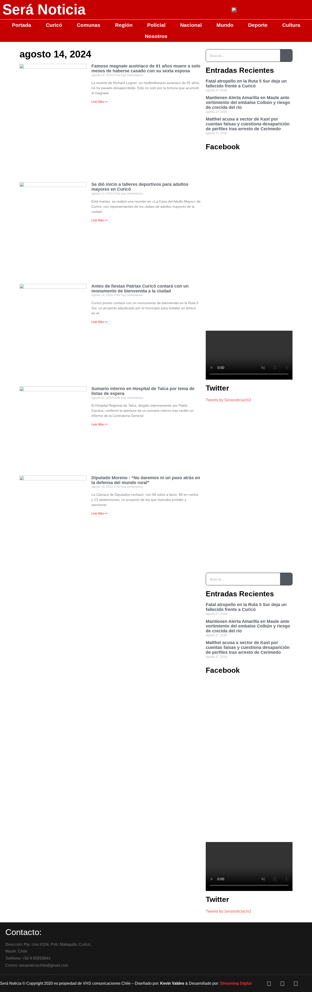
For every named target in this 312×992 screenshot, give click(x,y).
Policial (156, 25)
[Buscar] (286, 55)
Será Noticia (44, 9)
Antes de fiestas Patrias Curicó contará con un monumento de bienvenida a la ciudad (140, 288)
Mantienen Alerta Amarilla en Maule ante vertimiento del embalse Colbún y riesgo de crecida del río (248, 102)
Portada (21, 25)
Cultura (291, 25)
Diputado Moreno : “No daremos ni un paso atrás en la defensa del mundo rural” (145, 480)
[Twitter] (282, 983)
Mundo (225, 25)
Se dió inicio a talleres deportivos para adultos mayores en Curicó (139, 187)
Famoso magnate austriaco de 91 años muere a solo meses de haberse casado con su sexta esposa (145, 68)
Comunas (88, 25)
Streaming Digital (236, 983)
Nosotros (156, 36)
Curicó (54, 25)
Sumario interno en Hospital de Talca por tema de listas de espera (143, 391)
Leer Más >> (99, 101)
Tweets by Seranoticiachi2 (228, 400)
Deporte (258, 25)
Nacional (191, 25)
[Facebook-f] (269, 983)
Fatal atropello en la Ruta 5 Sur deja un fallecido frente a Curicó (246, 83)
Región (124, 25)
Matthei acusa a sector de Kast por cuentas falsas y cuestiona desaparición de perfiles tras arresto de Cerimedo (248, 124)
